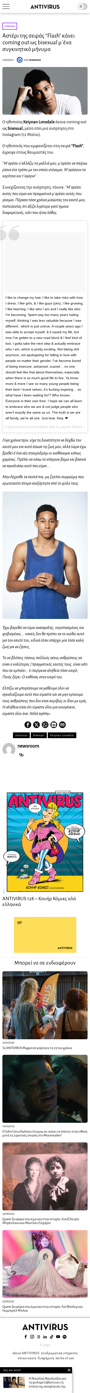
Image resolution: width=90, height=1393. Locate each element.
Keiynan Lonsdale (62, 735)
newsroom (35, 59)
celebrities (9, 26)
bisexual (38, 735)
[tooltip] (27, 724)
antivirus (21, 735)
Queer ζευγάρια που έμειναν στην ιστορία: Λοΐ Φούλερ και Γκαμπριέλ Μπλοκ (42, 1309)
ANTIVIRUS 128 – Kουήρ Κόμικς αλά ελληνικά (39, 901)
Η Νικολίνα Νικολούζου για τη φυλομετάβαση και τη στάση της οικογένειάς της (47, 1382)
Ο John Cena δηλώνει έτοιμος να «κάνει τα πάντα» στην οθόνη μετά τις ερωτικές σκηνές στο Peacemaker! (44, 1133)
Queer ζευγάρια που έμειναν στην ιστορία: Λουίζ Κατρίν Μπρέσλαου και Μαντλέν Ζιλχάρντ (40, 1221)
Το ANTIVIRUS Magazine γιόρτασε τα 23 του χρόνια (37, 1048)
